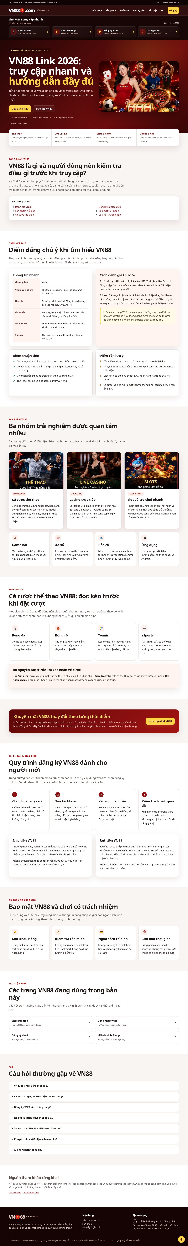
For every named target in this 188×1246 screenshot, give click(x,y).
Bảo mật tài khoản (109, 210)
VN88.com (29, 10)
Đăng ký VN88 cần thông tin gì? (32, 1107)
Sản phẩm (111, 10)
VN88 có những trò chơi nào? (31, 1085)
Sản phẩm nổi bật (25, 210)
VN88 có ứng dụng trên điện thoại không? (38, 1096)
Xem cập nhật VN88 (160, 721)
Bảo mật (152, 10)
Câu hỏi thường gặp (110, 214)
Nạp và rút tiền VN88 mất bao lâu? (34, 1117)
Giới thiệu (97, 10)
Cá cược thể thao (24, 214)
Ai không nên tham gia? (28, 1149)
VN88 (24, 1217)
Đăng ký (173, 10)
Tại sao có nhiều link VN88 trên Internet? (38, 1128)
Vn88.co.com (15, 1192)
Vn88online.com (31, 1192)
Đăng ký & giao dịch (110, 206)
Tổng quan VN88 (90, 1220)
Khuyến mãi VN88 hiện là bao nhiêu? (35, 1139)
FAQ (163, 10)
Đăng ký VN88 (20, 109)
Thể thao (124, 10)
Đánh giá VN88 (23, 206)
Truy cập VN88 (44, 109)
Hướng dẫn (139, 10)
